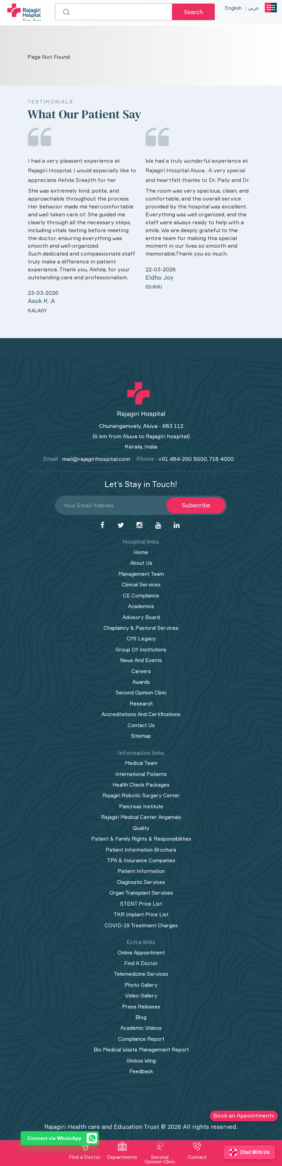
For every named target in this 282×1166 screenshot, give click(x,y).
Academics (141, 606)
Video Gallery (141, 995)
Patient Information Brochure (141, 849)
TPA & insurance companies (141, 860)
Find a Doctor (84, 1157)
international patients (141, 774)
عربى (253, 8)
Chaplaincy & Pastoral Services (141, 628)
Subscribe (196, 505)
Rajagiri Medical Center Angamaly (141, 817)
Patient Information (141, 871)
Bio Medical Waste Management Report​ (141, 1049)
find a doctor (141, 963)
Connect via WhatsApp (55, 1138)
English (233, 8)
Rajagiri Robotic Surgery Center (141, 795)
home (141, 552)
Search (193, 11)
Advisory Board (141, 617)
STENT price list (141, 903)
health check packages (141, 784)
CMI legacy (141, 638)
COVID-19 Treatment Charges (141, 925)
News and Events (141, 660)
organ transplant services (141, 892)
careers (141, 671)
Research (141, 703)
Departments (122, 1157)
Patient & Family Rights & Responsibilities (141, 838)
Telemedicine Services (141, 974)
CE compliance (141, 595)
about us (141, 563)
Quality (141, 828)
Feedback (141, 1071)
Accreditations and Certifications (141, 714)
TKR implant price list (141, 914)
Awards (141, 682)
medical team (141, 763)
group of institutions (141, 649)
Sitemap (141, 736)
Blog (141, 1017)
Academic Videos (141, 1028)
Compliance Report (141, 1039)
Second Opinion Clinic (141, 692)
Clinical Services (141, 584)
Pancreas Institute (141, 806)
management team (141, 574)
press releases (141, 1006)
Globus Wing (141, 1060)
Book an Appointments (243, 1115)
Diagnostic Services (141, 882)
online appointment (141, 952)
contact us (141, 725)
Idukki (153, 287)
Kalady (37, 310)
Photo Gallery (141, 985)
